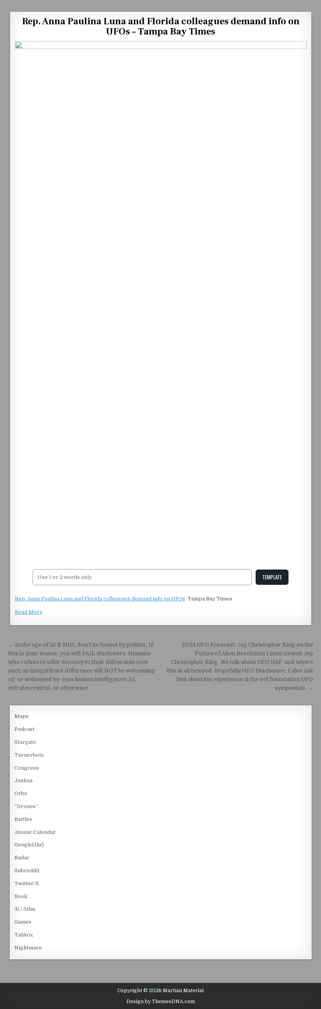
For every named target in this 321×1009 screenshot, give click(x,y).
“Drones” (26, 806)
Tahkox (23, 935)
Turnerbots (29, 755)
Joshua (23, 780)
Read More (29, 612)
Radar (21, 858)
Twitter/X (26, 883)
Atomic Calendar (35, 832)
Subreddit (27, 870)
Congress (26, 768)
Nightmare (28, 948)
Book (20, 896)
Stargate (25, 742)
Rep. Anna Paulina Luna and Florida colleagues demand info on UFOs (100, 599)
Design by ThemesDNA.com (160, 1001)
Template (272, 577)
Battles (23, 819)
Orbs (20, 793)
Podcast (24, 729)
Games (22, 922)
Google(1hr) (29, 845)
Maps (21, 716)
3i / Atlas (25, 909)
